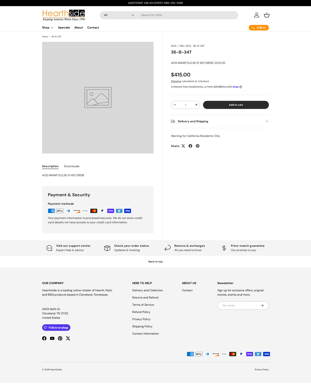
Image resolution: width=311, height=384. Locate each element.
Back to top (155, 261)
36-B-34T (56, 37)
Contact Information (145, 333)
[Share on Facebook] (190, 146)
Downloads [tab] (72, 166)
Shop (45, 27)
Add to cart (236, 104)
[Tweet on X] (183, 146)
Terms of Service (143, 305)
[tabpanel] (98, 175)
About (78, 27)
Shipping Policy (142, 326)
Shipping (176, 81)
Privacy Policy (141, 319)
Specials (64, 27)
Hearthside (56, 369)
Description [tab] (50, 166)
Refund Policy (141, 312)
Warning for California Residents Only (195, 136)
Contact (93, 27)
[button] (267, 15)
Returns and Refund (145, 297)
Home (45, 37)
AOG (173, 45)
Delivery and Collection (147, 290)
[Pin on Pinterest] (197, 146)
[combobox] (169, 15)
